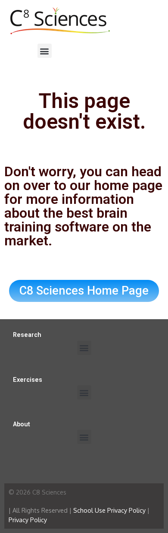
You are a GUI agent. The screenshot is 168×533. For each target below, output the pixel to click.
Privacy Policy (28, 519)
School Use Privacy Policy (109, 510)
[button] (44, 51)
